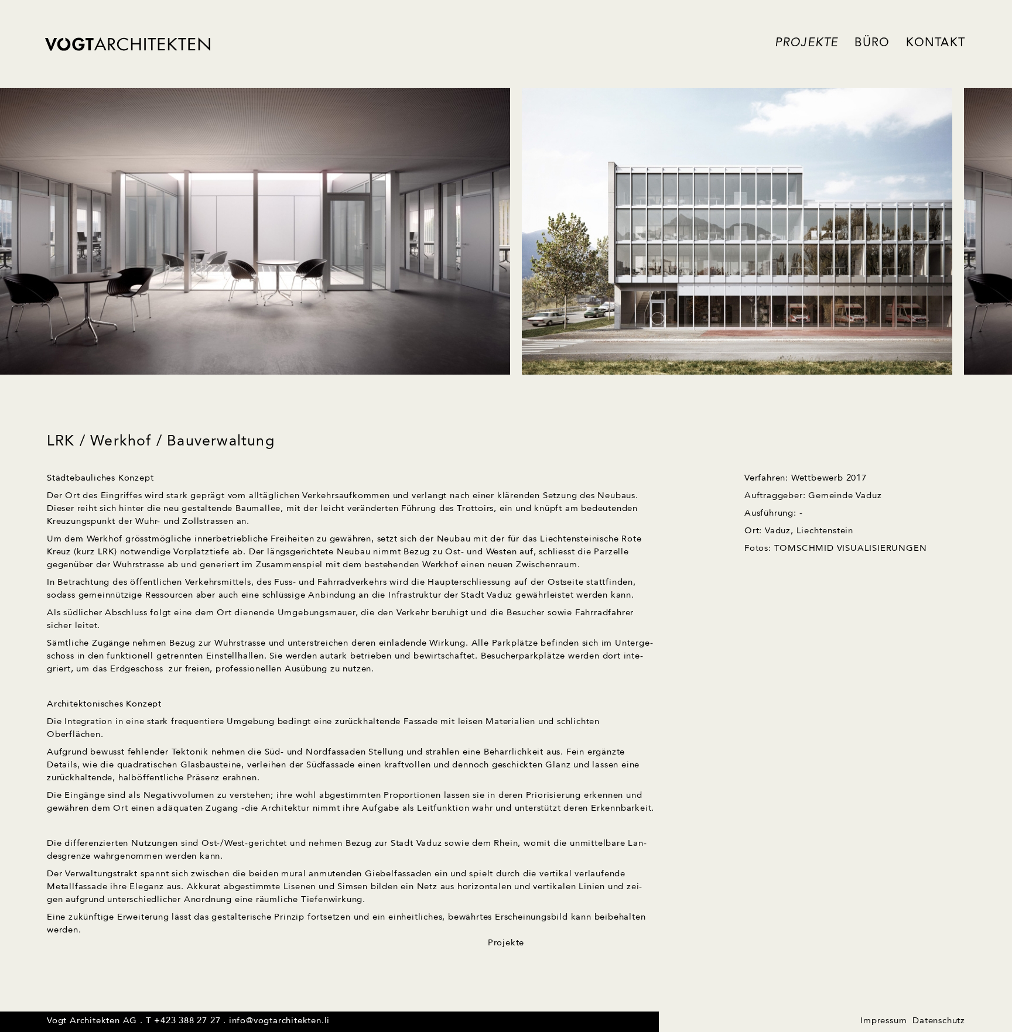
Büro (872, 43)
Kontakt (935, 43)
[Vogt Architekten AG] (127, 44)
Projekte (807, 43)
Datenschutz (938, 1021)
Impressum (883, 1021)
